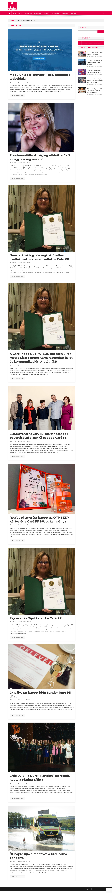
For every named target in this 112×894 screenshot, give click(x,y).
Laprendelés (74, 889)
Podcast (45, 13)
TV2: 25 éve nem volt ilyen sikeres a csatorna (94, 53)
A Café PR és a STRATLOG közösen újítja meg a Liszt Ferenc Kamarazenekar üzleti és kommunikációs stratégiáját (41, 357)
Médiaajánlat (66, 889)
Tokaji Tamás (22, 82)
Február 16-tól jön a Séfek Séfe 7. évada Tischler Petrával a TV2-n (94, 90)
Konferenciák (55, 13)
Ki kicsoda (37, 13)
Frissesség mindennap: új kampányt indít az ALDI (94, 71)
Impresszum (58, 889)
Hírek (14, 13)
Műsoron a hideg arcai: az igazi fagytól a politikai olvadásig (94, 62)
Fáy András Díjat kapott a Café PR (36, 618)
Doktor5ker (22, 700)
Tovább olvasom (18, 95)
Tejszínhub (28, 13)
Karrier (20, 13)
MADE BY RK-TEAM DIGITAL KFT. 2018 (17, 889)
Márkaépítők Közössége (69, 13)
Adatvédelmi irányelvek (85, 889)
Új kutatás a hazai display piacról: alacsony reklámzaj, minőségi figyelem (95, 80)
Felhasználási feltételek (98, 889)
